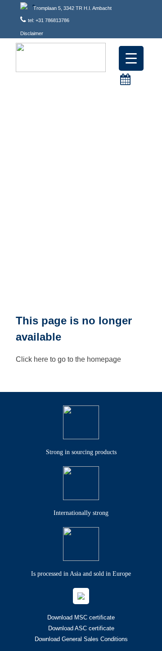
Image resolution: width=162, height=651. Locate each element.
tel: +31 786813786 (48, 20)
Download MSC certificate (81, 617)
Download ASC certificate (81, 628)
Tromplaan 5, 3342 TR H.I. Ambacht (72, 8)
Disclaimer (31, 33)
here (41, 359)
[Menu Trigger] (131, 58)
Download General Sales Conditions (81, 639)
